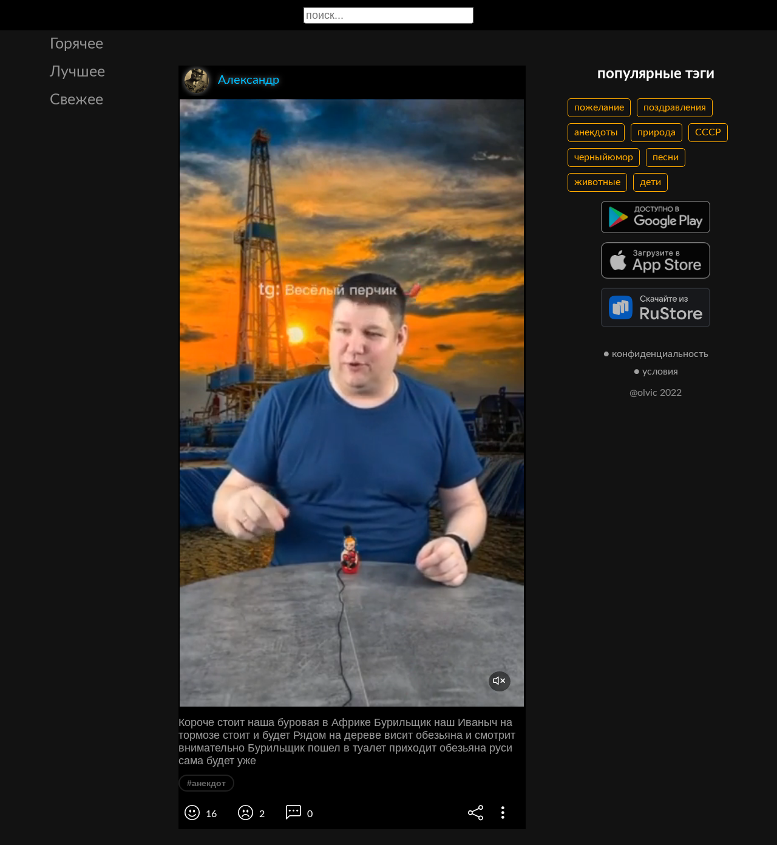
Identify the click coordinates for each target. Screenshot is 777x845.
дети (650, 182)
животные (597, 182)
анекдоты (596, 132)
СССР (708, 132)
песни (666, 157)
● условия (656, 371)
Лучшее (77, 72)
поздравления (674, 107)
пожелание (599, 107)
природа (656, 132)
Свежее (76, 99)
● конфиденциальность (655, 354)
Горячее (76, 44)
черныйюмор (603, 157)
